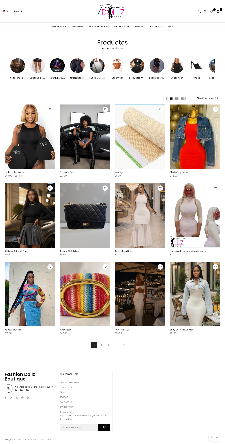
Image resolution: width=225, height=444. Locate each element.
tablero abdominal (14, 172)
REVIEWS (139, 26)
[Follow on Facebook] (6, 397)
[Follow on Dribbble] (22, 397)
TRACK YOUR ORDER (69, 382)
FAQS (170, 26)
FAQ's (62, 392)
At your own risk (13, 329)
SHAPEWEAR (77, 26)
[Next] (212, 69)
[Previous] (12, 69)
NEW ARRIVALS (59, 26)
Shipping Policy (67, 411)
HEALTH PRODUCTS (99, 26)
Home (105, 48)
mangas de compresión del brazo (188, 251)
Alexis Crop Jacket (179, 172)
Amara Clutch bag (69, 251)
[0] (211, 11)
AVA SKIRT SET (122, 329)
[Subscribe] (104, 427)
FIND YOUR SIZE (121, 26)
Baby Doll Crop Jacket (181, 329)
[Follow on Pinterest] (28, 397)
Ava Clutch (65, 329)
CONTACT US (156, 26)
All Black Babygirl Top (16, 251)
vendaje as (120, 172)
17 (124, 345)
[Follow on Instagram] (17, 397)
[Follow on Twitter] (11, 397)
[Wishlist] (50, 109)
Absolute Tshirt (68, 172)
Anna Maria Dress (124, 251)
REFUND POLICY (67, 407)
